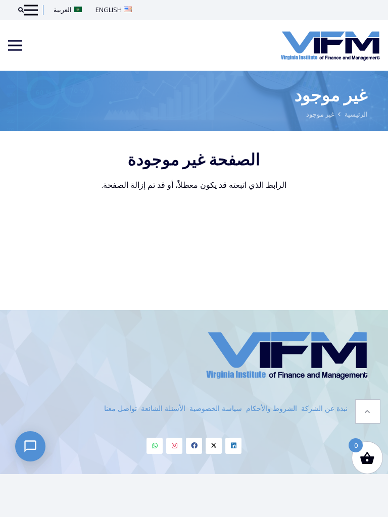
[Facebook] (194, 446)
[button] (367, 411)
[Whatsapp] (155, 446)
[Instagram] (174, 446)
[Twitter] (214, 446)
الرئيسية (356, 114)
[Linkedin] (233, 446)
